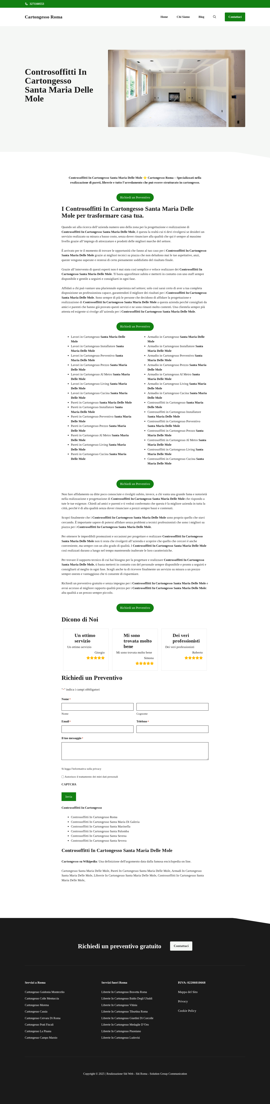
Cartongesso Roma (43, 16)
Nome (65, 713)
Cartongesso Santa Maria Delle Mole (85, 871)
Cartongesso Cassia (36, 1011)
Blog (201, 16)
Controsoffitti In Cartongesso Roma (94, 817)
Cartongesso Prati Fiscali (39, 1024)
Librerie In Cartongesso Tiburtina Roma (124, 1011)
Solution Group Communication (168, 1073)
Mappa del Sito (188, 992)
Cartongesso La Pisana (38, 1031)
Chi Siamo (183, 16)
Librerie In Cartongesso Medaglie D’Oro (125, 1024)
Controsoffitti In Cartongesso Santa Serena (99, 836)
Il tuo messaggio (72, 738)
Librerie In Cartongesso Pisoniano (121, 1031)
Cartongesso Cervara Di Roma (42, 1018)
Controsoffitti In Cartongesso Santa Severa (99, 840)
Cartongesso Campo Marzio (41, 1037)
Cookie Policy (187, 1011)
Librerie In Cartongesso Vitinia (119, 1005)
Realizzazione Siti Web (120, 1073)
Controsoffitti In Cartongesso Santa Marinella (100, 826)
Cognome (142, 713)
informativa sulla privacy (87, 768)
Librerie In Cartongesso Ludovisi (120, 1037)
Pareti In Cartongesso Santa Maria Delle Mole (140, 871)
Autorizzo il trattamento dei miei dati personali (91, 776)
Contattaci (235, 16)
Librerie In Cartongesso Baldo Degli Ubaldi (126, 998)
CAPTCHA (69, 784)
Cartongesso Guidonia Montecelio (44, 992)
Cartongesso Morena (37, 1005)
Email (66, 721)
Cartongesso (70, 861)
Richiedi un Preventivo (135, 197)
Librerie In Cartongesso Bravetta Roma (124, 992)
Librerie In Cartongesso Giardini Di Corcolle (127, 1018)
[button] (214, 16)
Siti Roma (141, 1073)
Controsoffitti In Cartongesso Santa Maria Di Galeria (105, 822)
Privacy (183, 1001)
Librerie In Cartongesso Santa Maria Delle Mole (125, 875)
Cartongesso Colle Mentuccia (42, 998)
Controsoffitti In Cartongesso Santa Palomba (100, 831)
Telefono (142, 721)
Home (164, 16)
